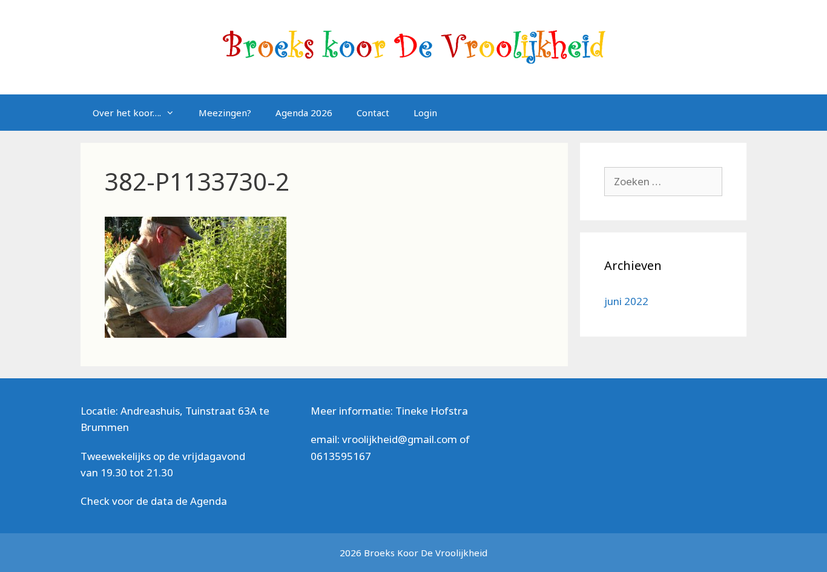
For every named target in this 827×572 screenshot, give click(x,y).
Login (425, 113)
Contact (373, 113)
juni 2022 (626, 301)
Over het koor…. (127, 113)
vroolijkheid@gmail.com (399, 439)
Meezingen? (225, 113)
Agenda (208, 501)
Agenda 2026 (303, 113)
